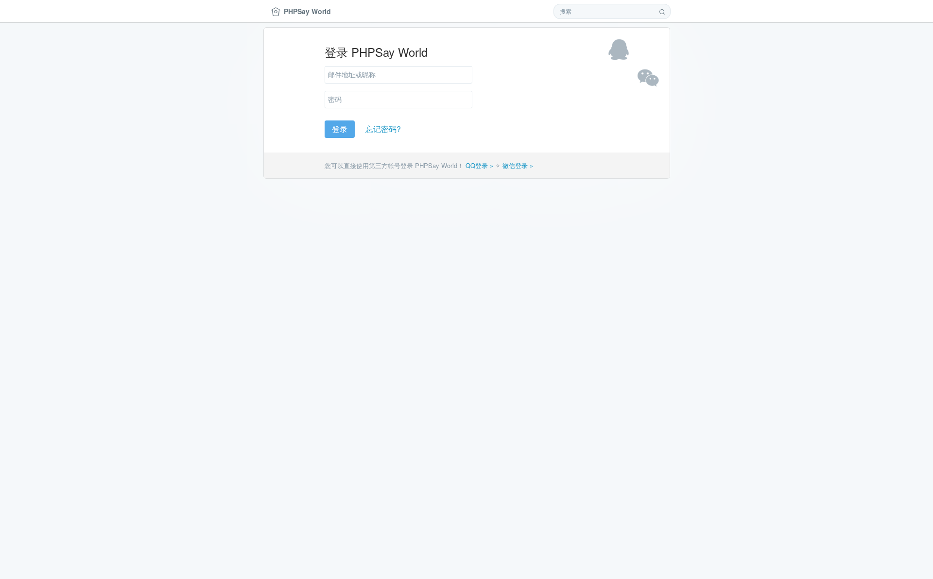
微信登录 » (517, 165)
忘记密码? (383, 129)
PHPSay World (307, 11)
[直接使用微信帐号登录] (648, 79)
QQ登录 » (479, 165)
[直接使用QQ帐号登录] (618, 49)
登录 (339, 129)
